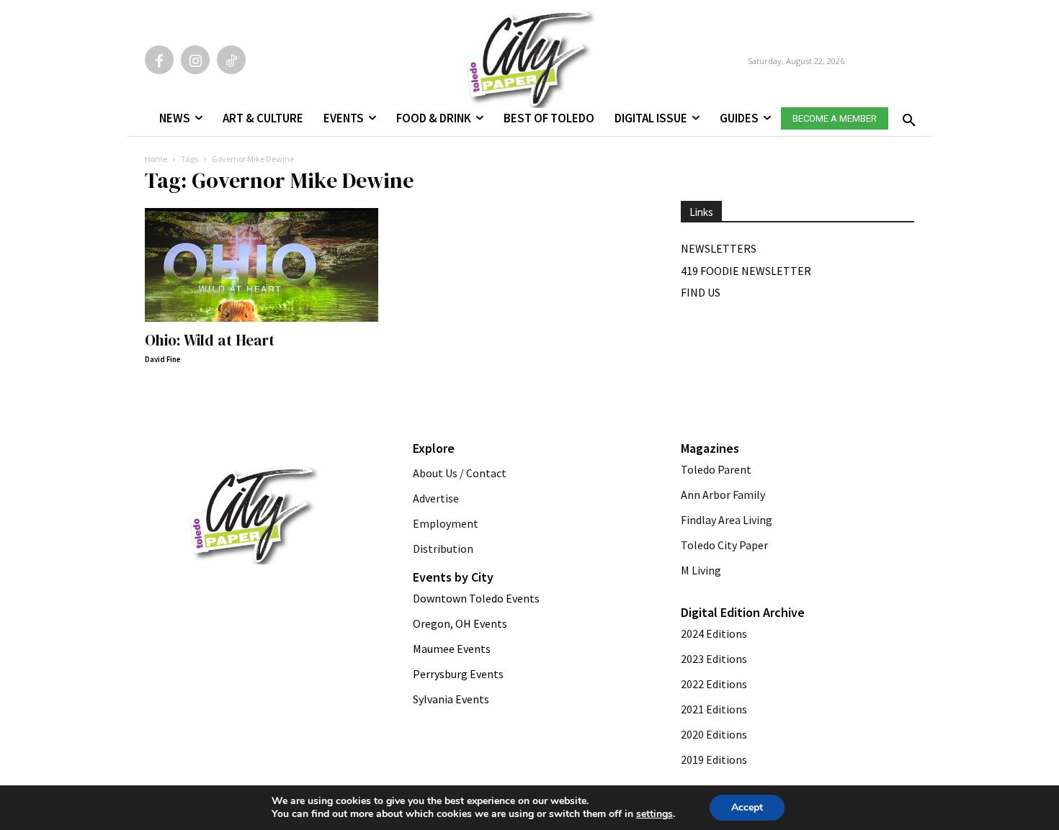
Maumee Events (452, 648)
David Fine (163, 359)
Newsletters (718, 248)
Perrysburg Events (458, 674)
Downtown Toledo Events (476, 598)
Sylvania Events (451, 699)
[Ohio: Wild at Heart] (261, 265)
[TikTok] (231, 59)
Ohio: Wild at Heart (209, 340)
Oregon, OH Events (460, 623)
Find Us (700, 292)
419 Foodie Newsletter (746, 270)
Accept (747, 807)
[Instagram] (195, 59)
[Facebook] (159, 59)
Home (156, 158)
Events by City (453, 577)
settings (654, 814)
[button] (906, 115)
